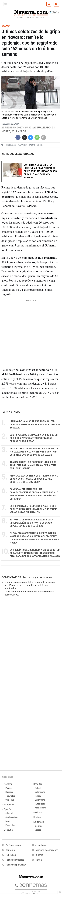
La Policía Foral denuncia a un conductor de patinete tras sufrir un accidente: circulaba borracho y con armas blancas (35, 553)
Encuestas (10, 825)
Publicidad (11, 855)
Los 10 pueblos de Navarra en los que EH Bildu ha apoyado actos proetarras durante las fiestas (34, 438)
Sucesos (9, 792)
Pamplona (9, 804)
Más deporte (40, 808)
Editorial (9, 813)
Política (8, 788)
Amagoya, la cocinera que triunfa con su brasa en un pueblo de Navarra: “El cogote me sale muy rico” (34, 479)
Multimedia (38, 822)
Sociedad (9, 800)
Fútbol (38, 788)
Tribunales (10, 796)
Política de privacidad (16, 864)
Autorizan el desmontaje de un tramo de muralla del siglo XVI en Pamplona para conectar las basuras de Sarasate (34, 451)
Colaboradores (11, 817)
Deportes (37, 784)
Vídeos (38, 830)
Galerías (38, 826)
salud (32, 145)
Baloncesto (40, 792)
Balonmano (40, 800)
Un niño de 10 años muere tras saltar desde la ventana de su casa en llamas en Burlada (35, 424)
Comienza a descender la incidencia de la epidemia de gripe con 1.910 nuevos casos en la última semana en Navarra (40, 171)
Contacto (10, 850)
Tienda (38, 860)
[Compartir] (18, 137)
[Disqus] (30, 642)
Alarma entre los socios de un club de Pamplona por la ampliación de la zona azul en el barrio (33, 465)
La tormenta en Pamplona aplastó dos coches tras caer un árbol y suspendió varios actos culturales (33, 509)
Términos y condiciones (37, 577)
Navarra (8, 784)
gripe (39, 145)
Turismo (39, 855)
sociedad (11, 145)
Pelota (38, 796)
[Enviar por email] (43, 137)
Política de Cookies (15, 860)
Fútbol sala (40, 804)
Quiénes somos (13, 845)
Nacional (37, 812)
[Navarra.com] (31, 12)
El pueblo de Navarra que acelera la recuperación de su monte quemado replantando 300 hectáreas (31, 523)
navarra (22, 145)
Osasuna (8, 830)
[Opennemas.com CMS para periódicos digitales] (31, 888)
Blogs (7, 821)
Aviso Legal (40, 845)
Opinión (7, 809)
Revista (37, 817)
